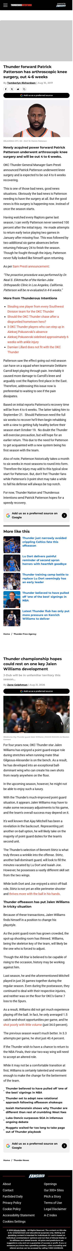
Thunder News (21, 1160)
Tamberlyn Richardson (21, 82)
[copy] (24, 89)
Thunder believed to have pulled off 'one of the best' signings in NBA (36, 1090)
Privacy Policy (12, 1202)
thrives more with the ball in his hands (34, 894)
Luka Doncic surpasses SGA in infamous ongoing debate (34, 1120)
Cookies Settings (14, 1221)
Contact (8, 1190)
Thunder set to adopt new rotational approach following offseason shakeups (34, 1100)
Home (6, 634)
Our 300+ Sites (54, 1190)
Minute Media (19, 1230)
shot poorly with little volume (22, 1025)
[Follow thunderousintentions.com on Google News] (64, 515)
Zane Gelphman (17, 684)
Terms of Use (53, 1202)
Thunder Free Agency (25, 634)
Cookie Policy (12, 1209)
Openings (50, 1184)
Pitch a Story (52, 1196)
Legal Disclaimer (55, 1209)
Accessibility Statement (19, 1215)
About (7, 1184)
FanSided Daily (13, 1196)
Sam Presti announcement (30, 266)
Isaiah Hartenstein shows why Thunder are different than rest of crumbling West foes (36, 1110)
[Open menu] (5, 5)
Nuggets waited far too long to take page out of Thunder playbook (35, 1129)
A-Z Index (50, 1215)
